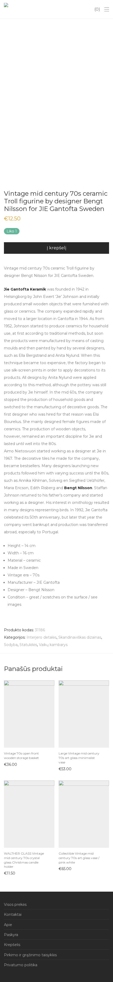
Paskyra (11, 934)
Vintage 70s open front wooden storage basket (21, 755)
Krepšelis (12, 944)
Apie (8, 924)
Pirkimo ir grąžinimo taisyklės (30, 955)
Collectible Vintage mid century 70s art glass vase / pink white (79, 857)
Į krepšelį (9, 764)
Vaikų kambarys (53, 644)
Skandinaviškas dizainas (79, 637)
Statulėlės (28, 644)
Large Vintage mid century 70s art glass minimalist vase (79, 757)
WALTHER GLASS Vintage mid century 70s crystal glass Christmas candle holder (24, 860)
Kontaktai (13, 914)
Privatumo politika (20, 965)
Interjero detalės (41, 637)
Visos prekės (15, 904)
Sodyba (11, 644)
